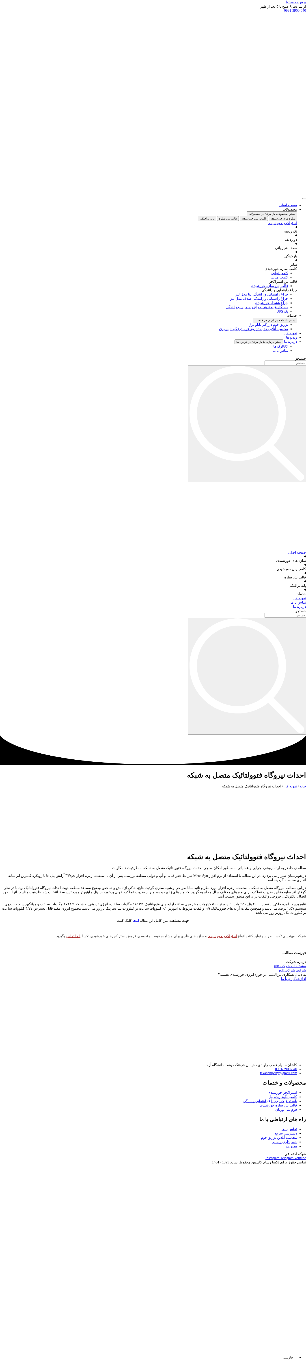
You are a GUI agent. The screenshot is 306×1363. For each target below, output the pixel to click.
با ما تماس (73, 936)
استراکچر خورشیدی (222, 936)
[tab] (283, 218)
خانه (303, 786)
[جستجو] (247, 423)
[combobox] (285, 363)
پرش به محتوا (296, 2)
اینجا (136, 920)
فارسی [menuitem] (287, 1357)
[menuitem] (289, 1357)
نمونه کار (290, 786)
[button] (283, 6)
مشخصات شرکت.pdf (290, 966)
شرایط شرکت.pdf (292, 970)
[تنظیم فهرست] (304, 198)
